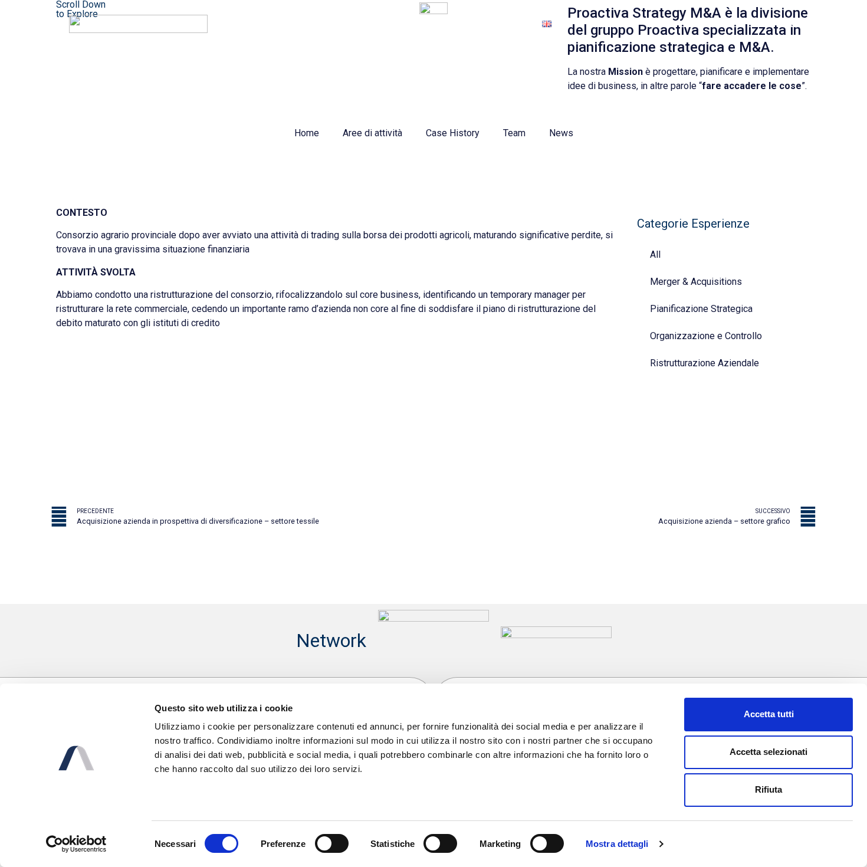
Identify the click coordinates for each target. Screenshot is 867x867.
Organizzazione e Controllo (706, 335)
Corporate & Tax (411, 23)
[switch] (332, 843)
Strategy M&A (492, 23)
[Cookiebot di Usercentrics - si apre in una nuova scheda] (76, 844)
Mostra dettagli (617, 844)
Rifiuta (768, 789)
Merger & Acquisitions (696, 281)
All (655, 254)
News (561, 133)
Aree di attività (372, 133)
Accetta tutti (769, 714)
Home (306, 133)
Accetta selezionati (768, 752)
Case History (453, 133)
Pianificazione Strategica (701, 308)
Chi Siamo (336, 23)
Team (514, 133)
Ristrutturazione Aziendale (704, 363)
